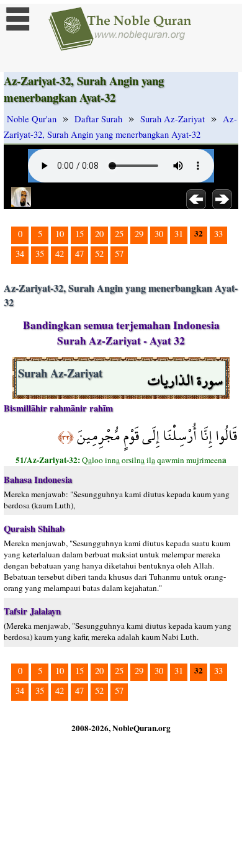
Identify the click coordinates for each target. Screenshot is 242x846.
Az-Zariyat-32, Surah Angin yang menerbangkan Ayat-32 (120, 126)
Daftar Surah (98, 119)
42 (59, 253)
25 (119, 234)
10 (59, 234)
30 (159, 234)
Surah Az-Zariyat (172, 119)
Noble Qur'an (31, 119)
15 (79, 234)
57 (119, 253)
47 (79, 253)
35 (39, 253)
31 (178, 234)
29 (139, 234)
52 (99, 253)
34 (20, 253)
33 (218, 234)
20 (99, 234)
